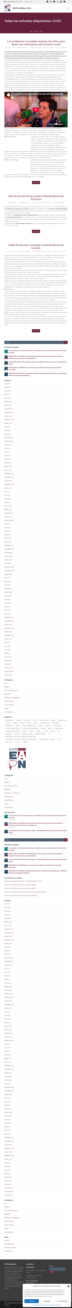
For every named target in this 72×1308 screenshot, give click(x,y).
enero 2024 (7, 434)
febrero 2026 (8, 401)
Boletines (7, 686)
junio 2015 (7, 646)
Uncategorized (8, 712)
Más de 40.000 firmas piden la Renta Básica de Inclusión (36, 198)
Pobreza (17, 733)
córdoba (15, 723)
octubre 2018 (8, 574)
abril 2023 (7, 459)
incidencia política (58, 728)
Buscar (51, 1266)
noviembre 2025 (9, 412)
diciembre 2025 (8, 409)
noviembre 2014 (9, 671)
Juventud (45, 731)
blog (36, 31)
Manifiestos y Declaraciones (12, 697)
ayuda (53, 720)
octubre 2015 (8, 631)
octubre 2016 (8, 624)
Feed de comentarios (10, 1247)
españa (40, 725)
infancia (24, 731)
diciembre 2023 (8, 437)
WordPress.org (8, 1251)
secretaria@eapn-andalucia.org (14, 1)
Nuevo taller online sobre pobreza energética (23, 884)
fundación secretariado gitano (30, 728)
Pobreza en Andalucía (27, 733)
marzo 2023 (7, 462)
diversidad (22, 723)
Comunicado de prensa (41, 47)
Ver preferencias (62, 1301)
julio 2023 (7, 448)
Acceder (6, 1240)
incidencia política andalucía (12, 731)
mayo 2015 (7, 649)
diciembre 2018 (8, 567)
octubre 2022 (8, 480)
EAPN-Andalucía (45, 723)
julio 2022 (7, 491)
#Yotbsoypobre (9, 720)
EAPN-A (36, 723)
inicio (31, 31)
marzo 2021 (7, 534)
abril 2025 (7, 430)
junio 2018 (7, 578)
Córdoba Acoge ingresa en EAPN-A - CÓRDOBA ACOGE (20, 881)
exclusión (47, 725)
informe (31, 731)
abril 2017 (7, 606)
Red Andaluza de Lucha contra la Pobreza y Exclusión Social (20, 736)
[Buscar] (66, 342)
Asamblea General (44, 720)
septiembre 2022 (9, 484)
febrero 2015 (8, 660)
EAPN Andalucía (22, 47)
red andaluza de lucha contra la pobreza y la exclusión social (20, 739)
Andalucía (18, 720)
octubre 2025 (8, 416)
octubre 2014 (8, 675)
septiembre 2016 (9, 628)
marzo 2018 (7, 588)
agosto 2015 (7, 639)
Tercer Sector (8, 742)
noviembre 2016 (9, 621)
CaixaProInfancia (62, 720)
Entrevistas (7, 694)
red (49, 733)
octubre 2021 (8, 516)
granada (43, 728)
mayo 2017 (7, 603)
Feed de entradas (9, 1244)
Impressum (58, 1304)
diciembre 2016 (8, 617)
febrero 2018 (8, 592)
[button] (68, 1286)
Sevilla (53, 739)
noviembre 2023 (9, 441)
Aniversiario (27, 720)
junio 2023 (7, 452)
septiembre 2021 (9, 520)
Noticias (51, 47)
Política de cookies (37, 1304)
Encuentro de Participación (29, 725)
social (59, 739)
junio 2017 (7, 599)
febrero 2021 (8, 538)
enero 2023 (7, 470)
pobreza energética (40, 733)
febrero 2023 (8, 466)
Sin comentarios (62, 47)
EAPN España (55, 723)
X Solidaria (24, 742)
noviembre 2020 (9, 549)
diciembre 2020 (9, 545)
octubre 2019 (8, 556)
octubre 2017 (8, 595)
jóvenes (53, 731)
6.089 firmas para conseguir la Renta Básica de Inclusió (36, 246)
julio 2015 (7, 642)
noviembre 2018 (9, 570)
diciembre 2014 (8, 667)
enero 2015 (7, 664)
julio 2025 (7, 427)
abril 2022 (7, 502)
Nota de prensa (41, 202)
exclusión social (57, 725)
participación (8, 733)
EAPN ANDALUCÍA (21, 8)
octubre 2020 (8, 552)
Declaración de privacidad (48, 1304)
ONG (58, 731)
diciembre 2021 (8, 513)
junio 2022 (7, 495)
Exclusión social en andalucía (12, 728)
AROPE (35, 720)
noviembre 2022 (9, 477)
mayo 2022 (7, 498)
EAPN (29, 723)
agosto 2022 (8, 488)
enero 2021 (7, 542)
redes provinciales (43, 739)
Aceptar (31, 1301)
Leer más (36, 182)
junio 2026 (7, 387)
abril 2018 (7, 585)
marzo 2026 (7, 398)
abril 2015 (7, 653)
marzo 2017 (7, 610)
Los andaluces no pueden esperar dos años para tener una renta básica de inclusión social (36, 43)
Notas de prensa (9, 704)
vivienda (17, 742)
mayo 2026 (7, 391)
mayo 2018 (7, 581)
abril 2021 (7, 531)
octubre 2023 (8, 444)
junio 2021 (7, 524)
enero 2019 (7, 563)
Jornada (38, 731)
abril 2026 (7, 394)
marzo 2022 (7, 506)
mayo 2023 (7, 455)
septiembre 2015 (9, 635)
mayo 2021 (7, 527)
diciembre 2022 (8, 473)
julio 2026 (7, 383)
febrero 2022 (8, 509)
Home (40, 881)
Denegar (47, 1301)
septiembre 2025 (9, 419)
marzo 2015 (7, 657)
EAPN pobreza (9, 725)
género (50, 728)
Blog (33, 47)
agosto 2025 (8, 423)
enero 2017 (7, 613)
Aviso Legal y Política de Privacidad (14, 1303)
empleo (17, 725)
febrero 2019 (8, 560)
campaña (7, 723)
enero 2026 (7, 405)
